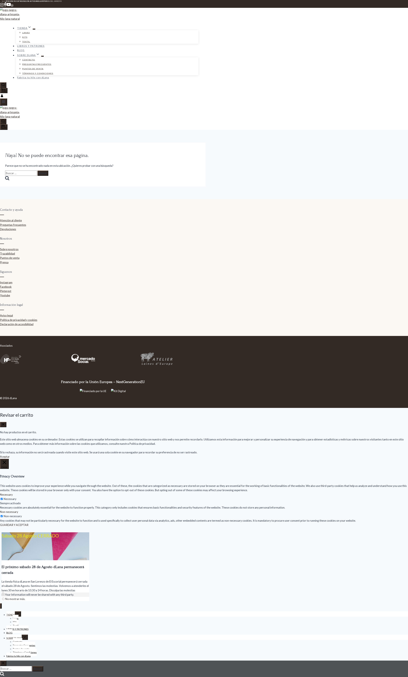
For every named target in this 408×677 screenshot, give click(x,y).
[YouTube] (8, 5)
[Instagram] (2, 5)
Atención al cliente (11, 220)
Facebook (6, 286)
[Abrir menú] (3, 102)
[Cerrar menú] (1, 606)
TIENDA (10, 614)
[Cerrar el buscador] (3, 663)
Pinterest (5, 291)
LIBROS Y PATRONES (30, 46)
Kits (24, 37)
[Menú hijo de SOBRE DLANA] (42, 56)
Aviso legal (6, 315)
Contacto (28, 60)
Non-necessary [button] (9, 511)
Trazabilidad (7, 253)
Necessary (10, 499)
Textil (26, 41)
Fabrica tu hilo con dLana (33, 77)
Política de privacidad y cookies (18, 320)
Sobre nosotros (9, 249)
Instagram (6, 282)
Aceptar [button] (5, 456)
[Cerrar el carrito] (3, 424)
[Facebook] (5, 5)
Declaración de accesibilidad (16, 324)
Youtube (5, 295)
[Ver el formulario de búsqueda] (3, 85)
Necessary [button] (6, 494)
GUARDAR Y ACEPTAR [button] (14, 525)
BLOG (21, 50)
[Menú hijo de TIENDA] (34, 29)
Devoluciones (8, 229)
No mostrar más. (15, 599)
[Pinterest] (12, 5)
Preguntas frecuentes (13, 225)
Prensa (4, 262)
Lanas (26, 32)
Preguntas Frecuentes (36, 64)
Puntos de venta (33, 68)
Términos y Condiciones (37, 73)
